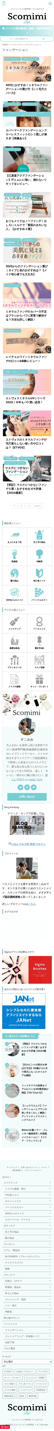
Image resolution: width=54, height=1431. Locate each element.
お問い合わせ (27, 796)
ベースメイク (41, 931)
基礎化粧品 (9, 943)
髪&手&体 (33, 943)
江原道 (21, 943)
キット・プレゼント (12, 925)
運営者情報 (16, 1170)
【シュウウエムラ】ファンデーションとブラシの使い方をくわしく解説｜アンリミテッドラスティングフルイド (34, 1112)
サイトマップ (12, 1167)
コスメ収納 (9, 931)
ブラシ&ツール (24, 931)
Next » (38, 505)
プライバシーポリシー (33, 1170)
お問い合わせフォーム (29, 1167)
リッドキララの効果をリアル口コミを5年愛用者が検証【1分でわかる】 (35, 1089)
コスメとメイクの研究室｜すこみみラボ (27, 1420)
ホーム (44, 1167)
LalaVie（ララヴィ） (25, 918)
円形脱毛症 (41, 937)
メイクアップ (25, 937)
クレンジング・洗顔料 (35, 925)
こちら (32, 903)
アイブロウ (43, 918)
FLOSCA (8, 918)
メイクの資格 (9, 937)
